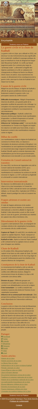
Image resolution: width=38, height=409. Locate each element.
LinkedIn (6, 341)
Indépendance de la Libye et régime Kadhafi (16, 365)
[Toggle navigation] (34, 40)
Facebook (6, 336)
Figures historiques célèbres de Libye (14, 389)
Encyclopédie (7, 40)
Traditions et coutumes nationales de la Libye (16, 377)
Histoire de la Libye (8, 358)
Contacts (19, 405)
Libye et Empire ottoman (9, 372)
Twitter (5, 339)
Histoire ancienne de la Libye (11, 361)
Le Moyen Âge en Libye (9, 363)
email (5, 353)
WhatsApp (6, 344)
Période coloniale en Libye (10, 368)
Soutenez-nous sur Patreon (19, 44)
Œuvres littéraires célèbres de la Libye (14, 384)
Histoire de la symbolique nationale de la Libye (17, 380)
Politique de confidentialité (19, 401)
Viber (5, 351)
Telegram (6, 346)
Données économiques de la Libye (13, 387)
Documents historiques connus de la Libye (15, 375)
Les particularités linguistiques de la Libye (15, 382)
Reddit (5, 348)
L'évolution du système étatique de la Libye (16, 391)
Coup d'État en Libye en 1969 (11, 370)
